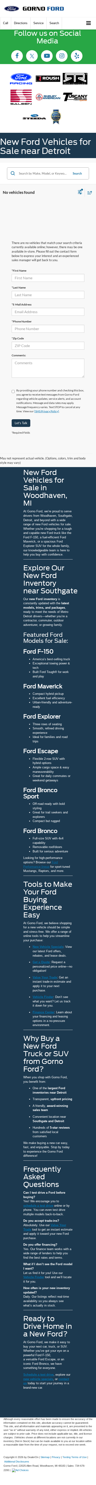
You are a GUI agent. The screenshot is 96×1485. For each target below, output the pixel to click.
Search (77, 173)
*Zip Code (18, 338)
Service (38, 23)
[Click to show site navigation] (88, 23)
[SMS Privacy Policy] (46, 411)
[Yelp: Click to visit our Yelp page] (77, 56)
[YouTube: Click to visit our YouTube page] (47, 56)
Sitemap (45, 1457)
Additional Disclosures (16, 1461)
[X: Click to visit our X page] (32, 56)
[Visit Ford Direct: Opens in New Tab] (21, 1470)
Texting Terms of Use (74, 1457)
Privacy (56, 1457)
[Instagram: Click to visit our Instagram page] (62, 56)
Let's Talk (21, 423)
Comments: (19, 355)
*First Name (19, 270)
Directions (20, 23)
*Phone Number (22, 321)
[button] (5, 23)
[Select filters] (80, 192)
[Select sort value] (88, 192)
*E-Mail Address (21, 304)
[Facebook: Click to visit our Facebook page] (17, 56)
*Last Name (19, 287)
